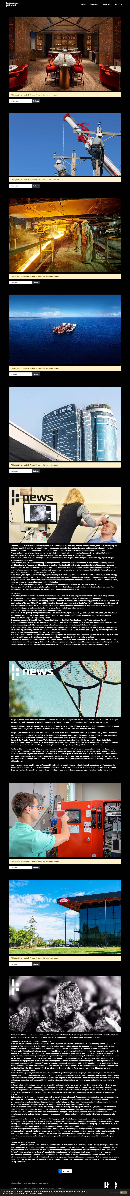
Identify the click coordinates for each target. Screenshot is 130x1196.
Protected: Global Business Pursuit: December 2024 (50, 13)
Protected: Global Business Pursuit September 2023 (50, 876)
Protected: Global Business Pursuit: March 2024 (46, 383)
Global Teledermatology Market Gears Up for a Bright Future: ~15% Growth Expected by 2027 (61, 482)
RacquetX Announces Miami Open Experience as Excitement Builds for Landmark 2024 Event (64, 656)
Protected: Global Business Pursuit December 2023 (49, 779)
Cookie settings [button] (113, 1192)
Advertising (107, 4)
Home (83, 4)
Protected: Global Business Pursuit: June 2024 (45, 291)
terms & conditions (30, 1183)
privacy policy (16, 1183)
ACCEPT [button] (123, 1192)
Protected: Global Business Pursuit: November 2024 (50, 110)
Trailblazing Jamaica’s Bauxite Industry (39, 973)
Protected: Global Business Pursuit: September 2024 (50, 195)
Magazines (94, 4)
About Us (118, 4)
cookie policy (44, 1183)
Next (68, 1171)
